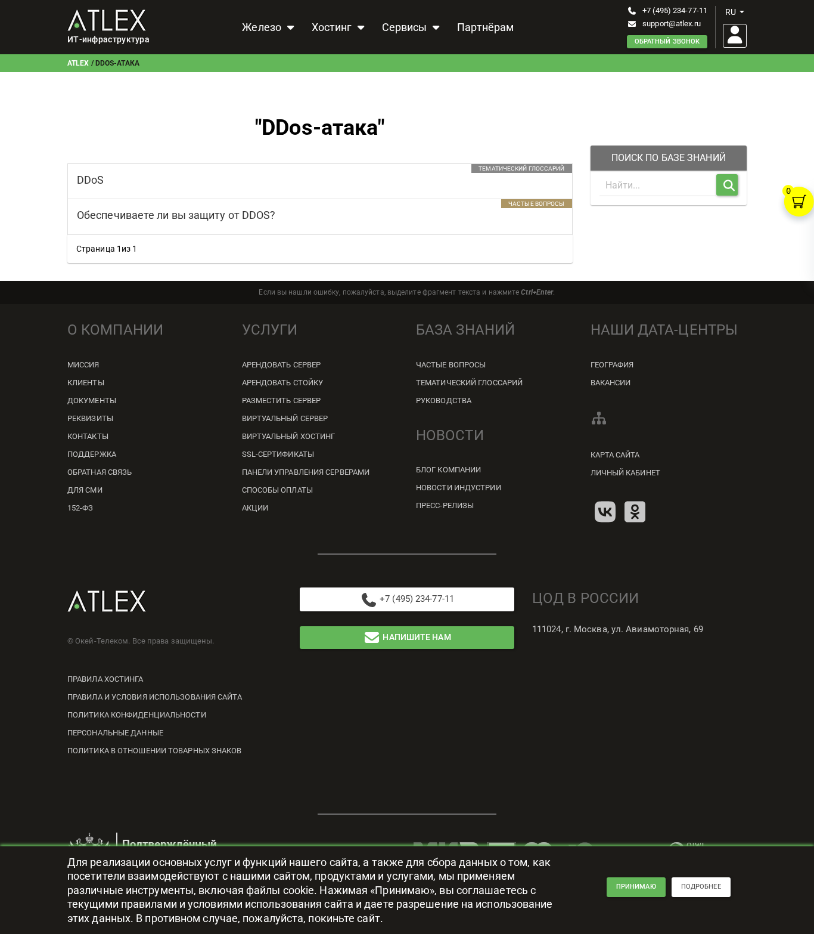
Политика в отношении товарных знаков (154, 750)
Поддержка (91, 454)
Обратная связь (99, 472)
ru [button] (730, 12)
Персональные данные (115, 732)
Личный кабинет (625, 472)
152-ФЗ (80, 507)
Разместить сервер (281, 400)
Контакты (87, 436)
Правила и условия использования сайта (154, 696)
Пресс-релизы (445, 505)
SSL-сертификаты (278, 454)
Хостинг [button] (333, 27)
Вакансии (611, 382)
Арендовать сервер (281, 364)
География (612, 364)
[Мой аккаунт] (735, 36)
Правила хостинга (105, 679)
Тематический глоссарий (469, 382)
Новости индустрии (458, 487)
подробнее (701, 886)
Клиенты (85, 382)
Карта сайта (615, 454)
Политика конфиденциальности (136, 714)
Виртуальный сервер (285, 418)
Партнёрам (485, 27)
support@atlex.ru (671, 23)
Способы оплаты (277, 489)
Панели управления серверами (306, 472)
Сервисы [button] (406, 27)
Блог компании (448, 469)
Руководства (443, 400)
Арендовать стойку (283, 382)
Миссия (83, 364)
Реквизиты (90, 418)
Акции (255, 507)
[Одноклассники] (635, 512)
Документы (91, 400)
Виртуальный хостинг (288, 436)
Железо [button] (263, 27)
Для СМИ (84, 489)
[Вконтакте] (605, 512)
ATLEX (78, 63)
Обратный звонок (667, 41)
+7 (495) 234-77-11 (674, 10)
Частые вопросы (451, 364)
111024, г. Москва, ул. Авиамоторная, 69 (617, 629)
